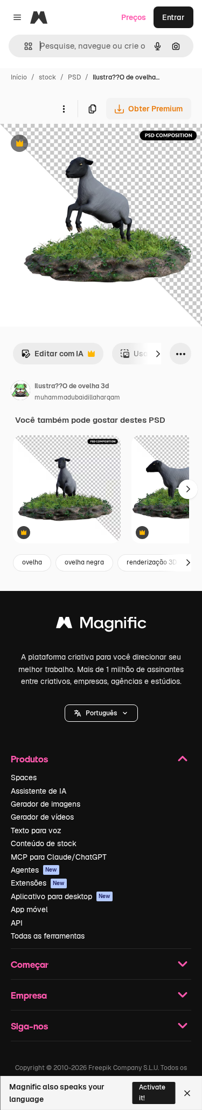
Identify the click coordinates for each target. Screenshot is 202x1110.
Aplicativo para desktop (60, 896)
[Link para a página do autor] (20, 392)
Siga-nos (29, 1026)
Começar (29, 964)
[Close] (187, 1093)
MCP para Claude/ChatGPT (59, 857)
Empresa (29, 995)
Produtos (29, 759)
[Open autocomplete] (24, 46)
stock (47, 77)
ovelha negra (84, 562)
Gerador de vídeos (42, 817)
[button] (101, 713)
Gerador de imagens (45, 804)
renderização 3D (152, 562)
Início (19, 77)
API (17, 923)
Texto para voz (36, 830)
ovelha (32, 562)
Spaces (24, 777)
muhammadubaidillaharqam (77, 397)
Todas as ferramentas (48, 936)
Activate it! (152, 1092)
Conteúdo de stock (43, 843)
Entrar (173, 17)
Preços (133, 17)
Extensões (38, 883)
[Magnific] (101, 625)
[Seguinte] (158, 353)
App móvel (29, 909)
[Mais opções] (63, 108)
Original (69, 144)
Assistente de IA (38, 791)
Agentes (34, 870)
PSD (74, 77)
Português (101, 713)
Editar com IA (52, 356)
